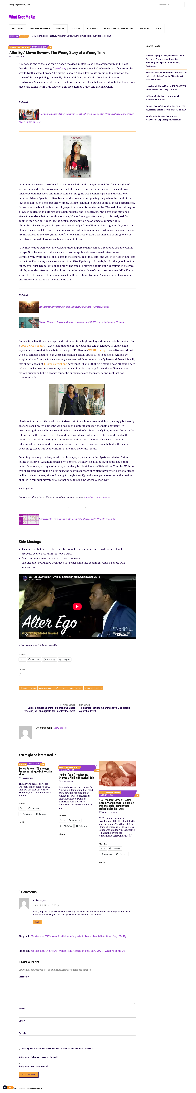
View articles (61, 728)
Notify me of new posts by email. (34, 1066)
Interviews (92, 28)
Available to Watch (39, 28)
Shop (158, 28)
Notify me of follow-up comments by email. (38, 1057)
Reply (37, 922)
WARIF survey (96, 350)
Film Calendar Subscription (118, 28)
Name (22, 1008)
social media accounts (96, 497)
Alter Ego (23, 688)
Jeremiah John (18, 57)
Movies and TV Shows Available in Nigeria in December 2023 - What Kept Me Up (79, 936)
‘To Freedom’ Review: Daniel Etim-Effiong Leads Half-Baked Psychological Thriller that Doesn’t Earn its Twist (116, 804)
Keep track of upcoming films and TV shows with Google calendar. (77, 519)
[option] (109, 36)
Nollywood (17, 28)
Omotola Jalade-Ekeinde (72, 688)
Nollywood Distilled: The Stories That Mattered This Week (55, 36)
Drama (33, 688)
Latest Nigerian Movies (19, 47)
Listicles (75, 28)
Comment (24, 976)
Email (22, 1021)
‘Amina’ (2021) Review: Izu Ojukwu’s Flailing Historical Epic (74, 307)
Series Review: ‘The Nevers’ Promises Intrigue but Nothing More (35, 771)
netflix (56, 688)
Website (22, 1033)
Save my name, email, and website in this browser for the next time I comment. (58, 1048)
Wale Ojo (98, 688)
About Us (144, 28)
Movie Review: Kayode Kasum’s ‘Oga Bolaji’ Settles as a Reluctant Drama (81, 322)
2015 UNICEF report (32, 345)
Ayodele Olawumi (110, 812)
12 (97, 770)
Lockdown (59, 68)
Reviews (60, 28)
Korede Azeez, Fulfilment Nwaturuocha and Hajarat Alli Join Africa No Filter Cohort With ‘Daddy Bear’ (166, 76)
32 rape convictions (55, 364)
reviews (88, 688)
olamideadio (27, 778)
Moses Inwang (45, 688)
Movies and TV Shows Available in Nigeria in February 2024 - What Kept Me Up (78, 951)
